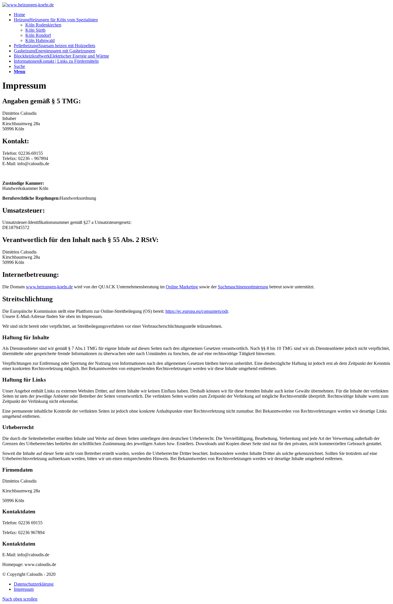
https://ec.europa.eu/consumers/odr (196, 311)
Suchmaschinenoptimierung (243, 286)
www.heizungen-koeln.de (49, 286)
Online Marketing (182, 286)
